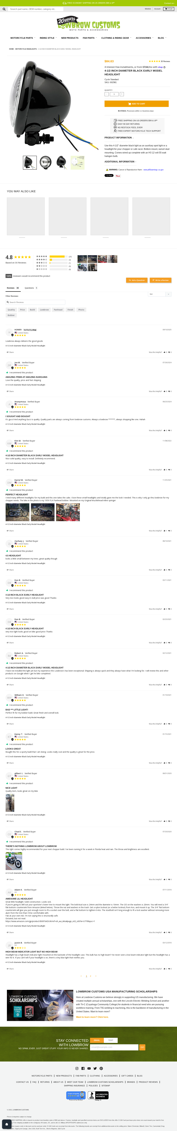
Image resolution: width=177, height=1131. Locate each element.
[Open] (6, 1124)
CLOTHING (95, 1076)
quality (11, 309)
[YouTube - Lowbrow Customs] (89, 1068)
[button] (165, 352)
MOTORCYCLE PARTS (42, 1076)
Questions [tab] (29, 288)
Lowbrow (44, 309)
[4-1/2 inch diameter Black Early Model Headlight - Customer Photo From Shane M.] (92, 267)
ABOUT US (58, 1082)
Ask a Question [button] (138, 280)
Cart (170, 9)
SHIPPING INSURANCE (74, 1086)
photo (81, 309)
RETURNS (45, 1082)
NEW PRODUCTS (64, 1076)
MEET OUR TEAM (75, 1082)
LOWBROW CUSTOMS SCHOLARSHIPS (105, 1082)
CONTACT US (22, 1082)
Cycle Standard (112, 79)
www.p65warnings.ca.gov (154, 170)
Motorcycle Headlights (26, 49)
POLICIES (93, 1086)
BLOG (139, 1076)
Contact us (169, 3)
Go (142, 1047)
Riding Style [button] (47, 38)
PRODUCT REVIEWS (148, 1082)
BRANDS (131, 1082)
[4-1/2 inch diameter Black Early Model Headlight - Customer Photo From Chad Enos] (82, 267)
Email (97, 1040)
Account (157, 9)
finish (70, 309)
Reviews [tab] (10, 288)
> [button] (96, 976)
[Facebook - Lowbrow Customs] (83, 1068)
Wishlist (148, 9)
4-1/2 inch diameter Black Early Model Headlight (25, 345)
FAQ (34, 1082)
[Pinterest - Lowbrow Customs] (101, 1068)
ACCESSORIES (111, 1076)
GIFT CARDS (127, 1076)
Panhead (58, 309)
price (22, 309)
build (32, 309)
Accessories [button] (144, 38)
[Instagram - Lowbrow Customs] (77, 1068)
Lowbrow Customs (21, 1110)
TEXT (110, 1040)
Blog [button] (161, 38)
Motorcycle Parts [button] (22, 38)
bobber (11, 315)
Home (11, 49)
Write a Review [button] (162, 280)
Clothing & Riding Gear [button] (115, 38)
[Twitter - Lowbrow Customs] (95, 1068)
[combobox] (35, 9)
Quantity (108, 90)
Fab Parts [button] (89, 38)
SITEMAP (105, 1086)
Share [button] (11, 352)
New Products (69, 38)
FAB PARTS (81, 1076)
